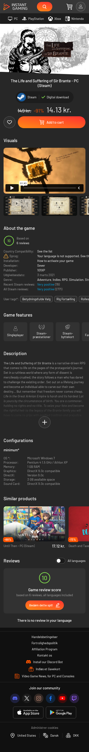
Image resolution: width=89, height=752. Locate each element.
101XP (41, 270)
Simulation (76, 280)
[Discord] (15, 698)
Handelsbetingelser (45, 637)
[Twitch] (74, 698)
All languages (76, 561)
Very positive (46, 284)
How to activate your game (55, 261)
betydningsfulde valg (36, 299)
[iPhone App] (28, 713)
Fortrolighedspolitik (45, 643)
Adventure (44, 280)
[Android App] (61, 713)
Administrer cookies (44, 728)
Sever (41, 265)
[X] (27, 698)
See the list (44, 251)
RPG (65, 280)
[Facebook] (50, 698)
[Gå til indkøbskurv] (69, 7)
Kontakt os (44, 655)
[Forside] (15, 7)
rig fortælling (65, 299)
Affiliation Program (44, 649)
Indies (57, 280)
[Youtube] (62, 698)
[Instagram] (38, 698)
